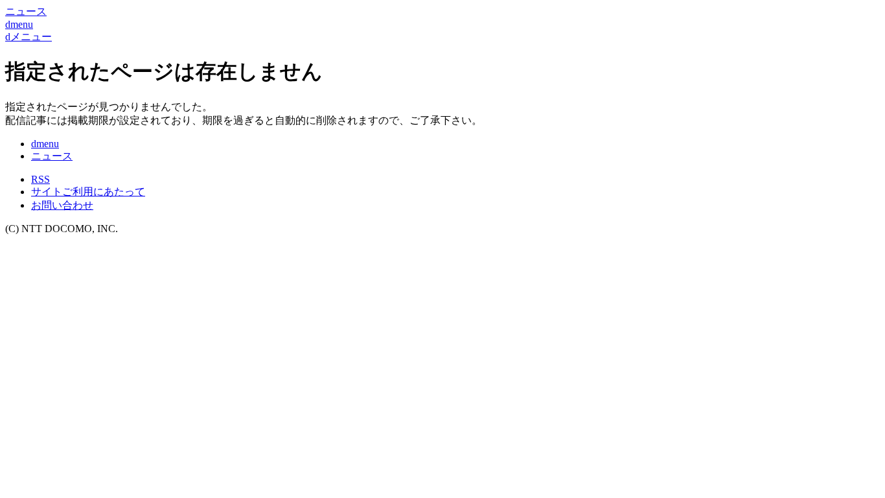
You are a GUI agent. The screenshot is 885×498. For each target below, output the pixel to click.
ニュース (52, 155)
